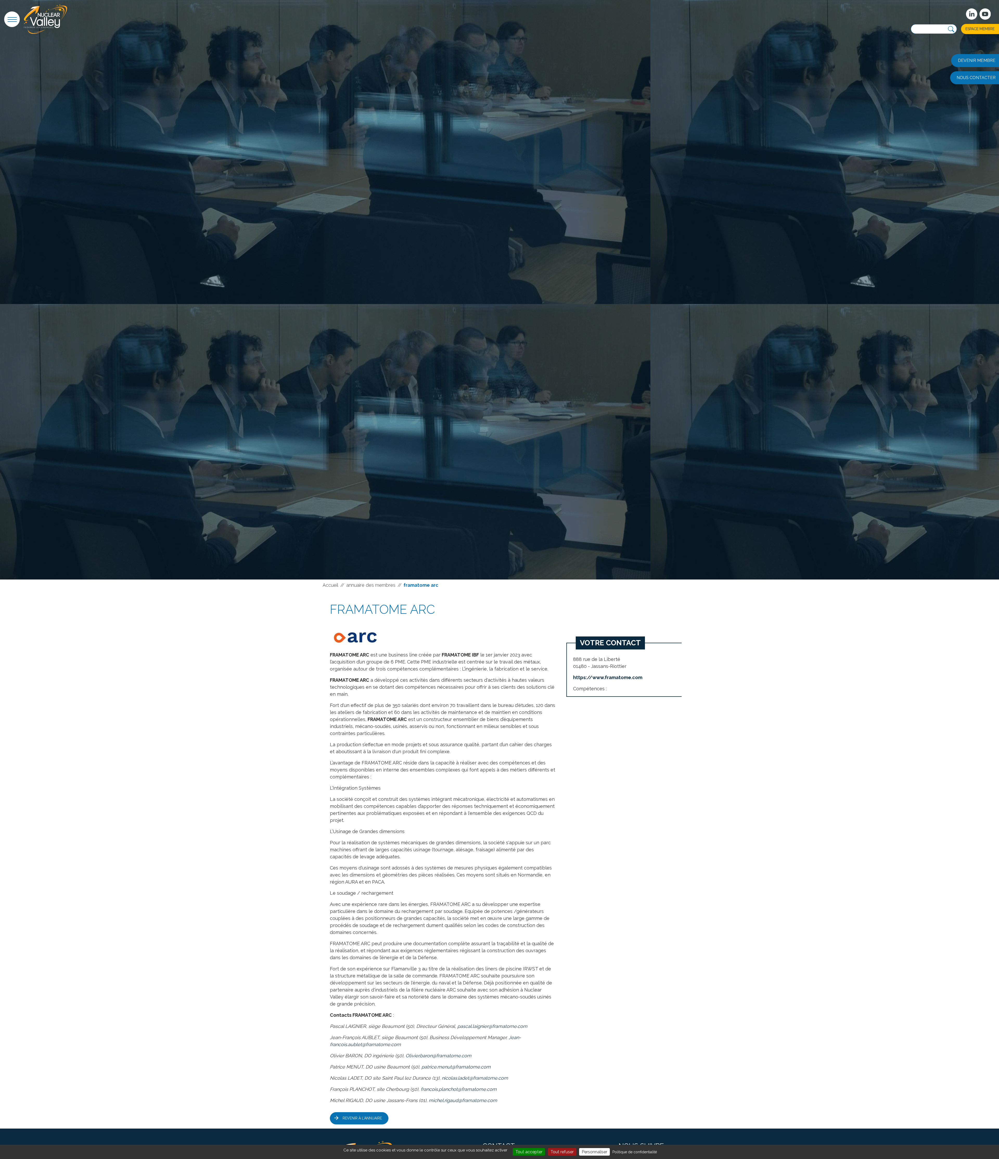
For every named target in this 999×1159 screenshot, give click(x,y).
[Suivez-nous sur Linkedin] (971, 14)
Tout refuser (562, 1151)
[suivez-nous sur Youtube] (985, 14)
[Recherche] (951, 29)
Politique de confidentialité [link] (634, 1152)
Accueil (330, 585)
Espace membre (980, 29)
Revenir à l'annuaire (362, 1118)
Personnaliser (594, 1151)
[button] (12, 19)
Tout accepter (528, 1151)
